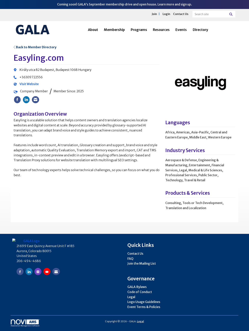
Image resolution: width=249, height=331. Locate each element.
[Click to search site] (231, 14)
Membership (114, 30)
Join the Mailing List (141, 263)
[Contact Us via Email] (56, 271)
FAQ (130, 259)
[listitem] (17, 100)
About (93, 30)
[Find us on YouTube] (46, 271)
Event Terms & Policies (143, 307)
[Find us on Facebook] (20, 271)
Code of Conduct (139, 292)
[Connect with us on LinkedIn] (28, 271)
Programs (139, 30)
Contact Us (135, 253)
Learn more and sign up (174, 4)
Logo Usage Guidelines (143, 302)
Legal (131, 297)
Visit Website (29, 84)
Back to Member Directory (35, 47)
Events (181, 30)
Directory (200, 30)
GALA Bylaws (137, 287)
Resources (161, 30)
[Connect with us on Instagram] (37, 271)
